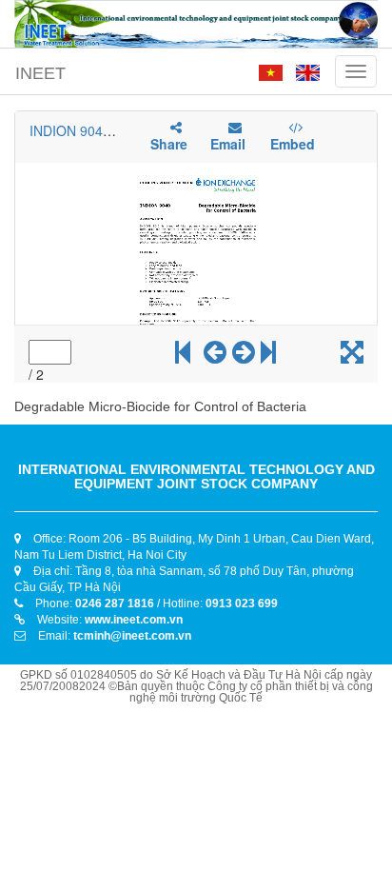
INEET (40, 73)
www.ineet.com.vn (134, 619)
